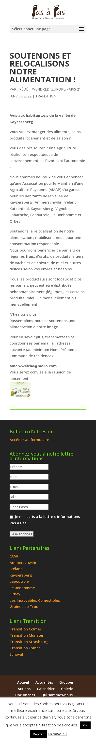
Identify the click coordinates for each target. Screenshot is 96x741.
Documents (25, 695)
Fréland (16, 568)
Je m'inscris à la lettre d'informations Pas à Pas (45, 519)
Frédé (22, 89)
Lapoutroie (19, 581)
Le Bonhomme (22, 587)
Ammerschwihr (23, 562)
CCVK (14, 556)
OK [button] (85, 725)
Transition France (25, 647)
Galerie (67, 688)
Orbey (15, 593)
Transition (45, 96)
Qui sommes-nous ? (58, 695)
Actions (24, 688)
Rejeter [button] (38, 734)
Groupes (66, 682)
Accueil (23, 682)
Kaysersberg (21, 575)
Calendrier (46, 688)
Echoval (16, 654)
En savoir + (57, 733)
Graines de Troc (24, 606)
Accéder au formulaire (29, 439)
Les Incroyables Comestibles (35, 600)
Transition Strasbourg (29, 641)
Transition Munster (27, 635)
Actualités (44, 682)
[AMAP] (20, 389)
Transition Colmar (25, 628)
